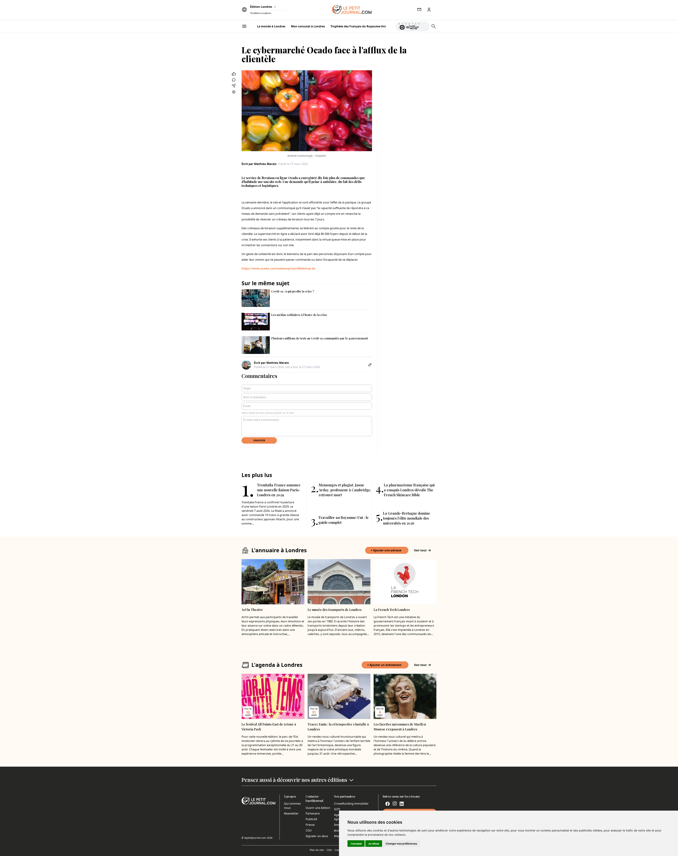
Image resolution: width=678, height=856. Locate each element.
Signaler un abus (317, 836)
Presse (310, 825)
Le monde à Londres (271, 26)
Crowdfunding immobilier (351, 803)
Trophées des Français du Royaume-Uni (358, 26)
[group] (425, 25)
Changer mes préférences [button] (401, 843)
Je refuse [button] (373, 843)
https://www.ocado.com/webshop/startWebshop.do (278, 268)
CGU (309, 830)
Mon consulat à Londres (308, 26)
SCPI (337, 809)
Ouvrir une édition (318, 808)
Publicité (311, 819)
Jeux (337, 830)
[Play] (424, 26)
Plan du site (317, 850)
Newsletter (291, 813)
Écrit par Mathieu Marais (259, 164)
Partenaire (313, 813)
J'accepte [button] (356, 843)
